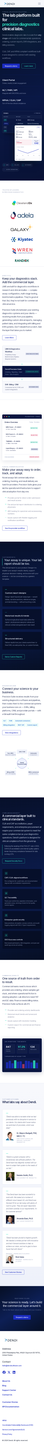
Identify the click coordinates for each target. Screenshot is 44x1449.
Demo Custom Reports (13, 657)
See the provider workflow (15, 528)
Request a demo (11, 66)
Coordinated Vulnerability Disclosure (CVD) (17, 1425)
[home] (9, 4)
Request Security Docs (13, 861)
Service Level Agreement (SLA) (13, 1430)
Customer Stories (10, 1402)
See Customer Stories (13, 1272)
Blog (4, 1385)
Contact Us (7, 1395)
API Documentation (10, 1406)
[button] (39, 3)
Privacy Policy (7, 1434)
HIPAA (4, 1420)
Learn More (9, 337)
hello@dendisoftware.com (12, 1366)
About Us (6, 1381)
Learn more (28, 66)
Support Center (9, 1390)
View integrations (11, 733)
